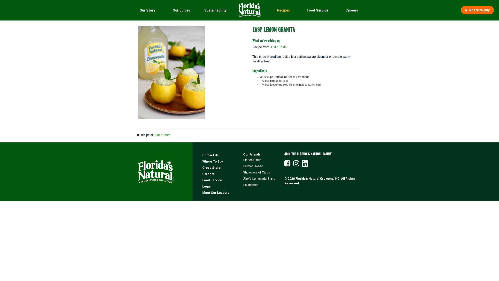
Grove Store (211, 168)
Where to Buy (479, 10)
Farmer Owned (253, 166)
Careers (351, 10)
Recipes (283, 10)
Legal (206, 186)
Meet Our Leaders (215, 193)
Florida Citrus (252, 160)
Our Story (147, 10)
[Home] (249, 10)
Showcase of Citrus (256, 172)
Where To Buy (212, 161)
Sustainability (215, 10)
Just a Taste (278, 47)
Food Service (317, 10)
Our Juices (181, 10)
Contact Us (210, 155)
